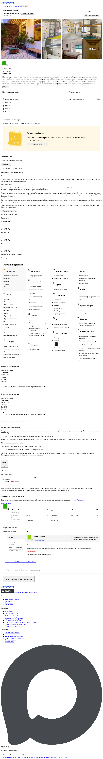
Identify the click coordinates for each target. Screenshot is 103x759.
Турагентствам (10, 634)
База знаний (9, 611)
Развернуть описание (9, 211)
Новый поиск (24, 6)
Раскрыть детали (39, 540)
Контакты (8, 601)
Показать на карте (27, 13)
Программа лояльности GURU (15, 624)
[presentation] (15, 530)
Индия (16, 570)
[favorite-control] (86, 15)
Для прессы (9, 605)
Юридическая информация (14, 619)
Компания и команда (12, 599)
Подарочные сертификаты (14, 626)
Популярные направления (14, 617)
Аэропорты (5, 164)
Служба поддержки (11, 613)
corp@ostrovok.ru (79, 500)
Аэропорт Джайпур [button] (11, 168)
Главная (8, 570)
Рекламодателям (10, 640)
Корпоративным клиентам (14, 636)
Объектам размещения (12, 633)
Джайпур (24, 570)
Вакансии (8, 603)
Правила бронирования (13, 620)
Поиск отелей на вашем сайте (15, 638)
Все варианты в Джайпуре (10, 6)
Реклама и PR (9, 642)
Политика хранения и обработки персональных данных (20, 757)
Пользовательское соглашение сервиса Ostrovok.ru (22, 622)
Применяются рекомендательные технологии (54, 757)
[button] (21, 39)
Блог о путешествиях (12, 615)
